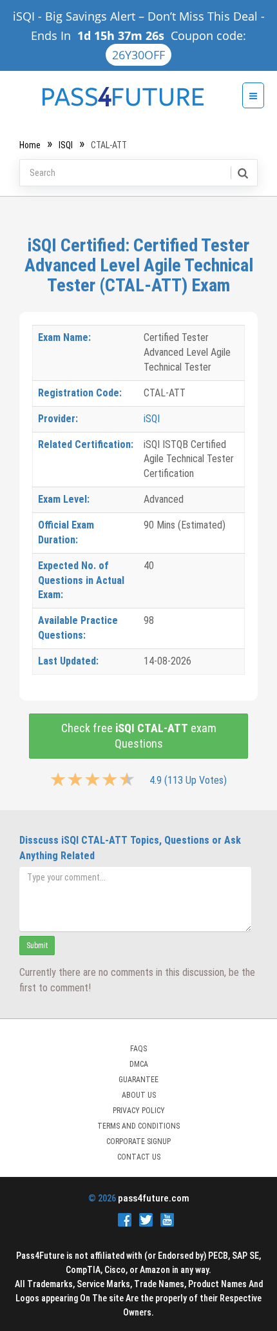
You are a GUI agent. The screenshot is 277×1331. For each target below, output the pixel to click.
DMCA (138, 1064)
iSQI (66, 145)
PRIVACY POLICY (139, 1110)
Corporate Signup (138, 1141)
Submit (37, 945)
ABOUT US (139, 1095)
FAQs (138, 1048)
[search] (242, 172)
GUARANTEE (138, 1079)
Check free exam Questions (138, 735)
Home (30, 145)
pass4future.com (153, 1198)
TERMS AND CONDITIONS (138, 1126)
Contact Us (138, 1156)
